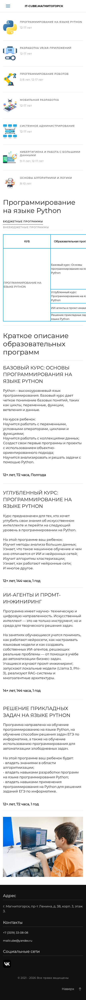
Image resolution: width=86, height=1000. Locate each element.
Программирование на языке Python (51, 21)
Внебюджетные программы (26, 227)
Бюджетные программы (23, 221)
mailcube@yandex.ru (17, 940)
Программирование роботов (44, 73)
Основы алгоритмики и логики (46, 177)
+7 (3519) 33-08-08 (15, 932)
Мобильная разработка (39, 99)
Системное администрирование (47, 125)
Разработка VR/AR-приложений (45, 47)
